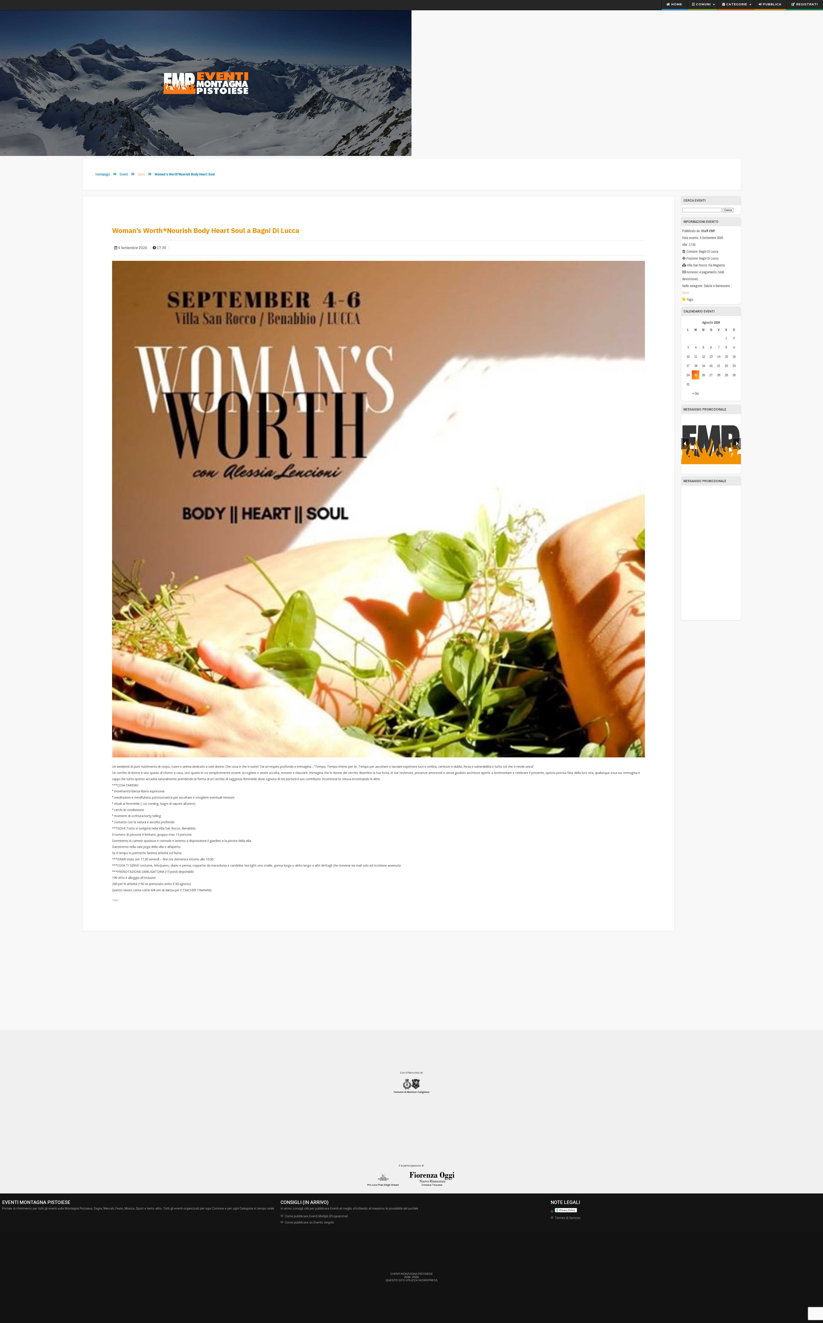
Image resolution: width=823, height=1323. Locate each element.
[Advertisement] (711, 553)
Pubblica (771, 4)
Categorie (736, 4)
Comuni (703, 4)
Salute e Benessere (717, 285)
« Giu (695, 393)
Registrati (806, 4)
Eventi (124, 174)
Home (676, 4)
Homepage (103, 174)
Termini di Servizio (567, 1218)
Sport (141, 174)
